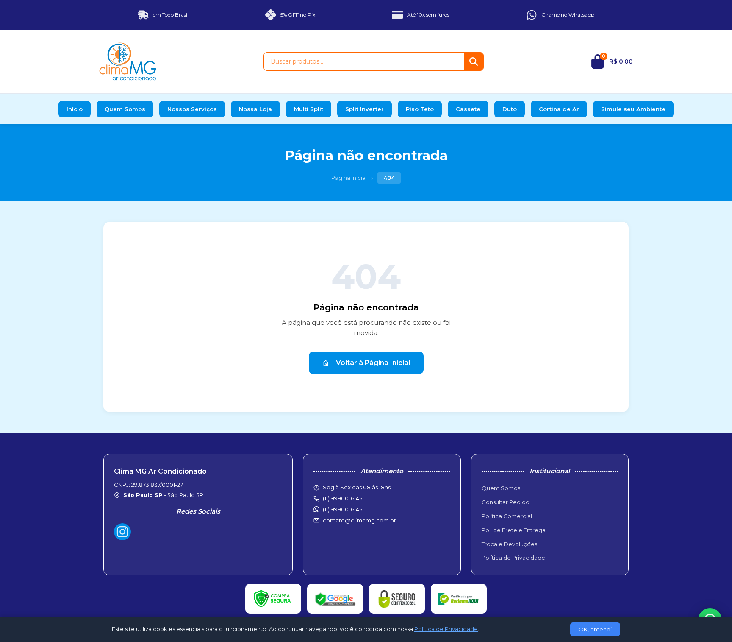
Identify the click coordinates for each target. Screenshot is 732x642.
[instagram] (122, 531)
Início (75, 109)
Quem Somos (125, 109)
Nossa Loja (255, 109)
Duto (509, 109)
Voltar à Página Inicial (373, 363)
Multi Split (308, 109)
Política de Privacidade (513, 557)
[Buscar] (473, 61)
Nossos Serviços (192, 109)
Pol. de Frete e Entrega (514, 530)
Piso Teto (420, 109)
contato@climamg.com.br (359, 520)
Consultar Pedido (506, 502)
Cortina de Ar (559, 109)
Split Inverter (364, 109)
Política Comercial (507, 516)
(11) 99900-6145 (342, 509)
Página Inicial (349, 177)
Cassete (468, 109)
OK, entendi (595, 629)
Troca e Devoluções (509, 544)
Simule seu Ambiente (633, 109)
